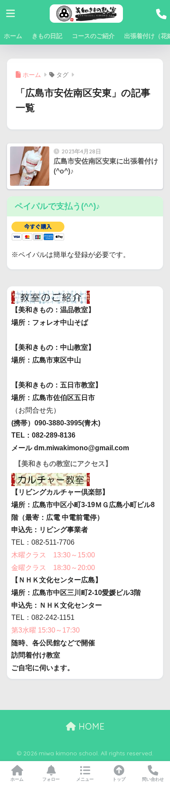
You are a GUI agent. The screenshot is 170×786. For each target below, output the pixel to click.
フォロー (51, 779)
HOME (90, 726)
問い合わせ (153, 779)
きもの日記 (47, 35)
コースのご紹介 (93, 35)
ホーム (13, 35)
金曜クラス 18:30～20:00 (53, 567)
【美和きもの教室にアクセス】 (63, 463)
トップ (119, 779)
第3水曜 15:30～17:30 (45, 630)
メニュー (85, 779)
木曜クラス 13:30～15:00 (53, 555)
